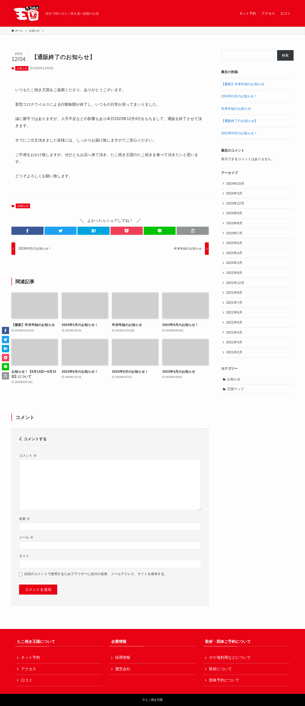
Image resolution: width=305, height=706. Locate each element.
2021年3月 (234, 342)
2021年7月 (234, 302)
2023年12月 (235, 203)
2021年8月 (234, 292)
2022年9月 (234, 273)
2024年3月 (234, 193)
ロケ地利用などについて (230, 657)
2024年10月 (235, 183)
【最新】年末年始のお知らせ (242, 84)
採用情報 (122, 657)
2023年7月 (234, 233)
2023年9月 (234, 213)
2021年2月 (234, 352)
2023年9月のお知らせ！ (239, 133)
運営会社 (122, 669)
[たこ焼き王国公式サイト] (26, 13)
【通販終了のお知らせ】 (239, 121)
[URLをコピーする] (193, 231)
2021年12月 (235, 283)
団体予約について (224, 680)
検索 (285, 55)
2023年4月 (234, 253)
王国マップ (235, 389)
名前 (24, 519)
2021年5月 (234, 322)
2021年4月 (234, 332)
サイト (24, 556)
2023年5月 (234, 243)
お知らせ (22, 68)
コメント (28, 455)
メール (26, 537)
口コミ (26, 680)
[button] (27, 231)
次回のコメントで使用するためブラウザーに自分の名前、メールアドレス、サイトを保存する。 (96, 574)
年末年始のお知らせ (236, 108)
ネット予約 (30, 657)
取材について (220, 669)
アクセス (28, 669)
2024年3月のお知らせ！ (239, 96)
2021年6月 (234, 312)
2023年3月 (234, 263)
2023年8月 (234, 223)
